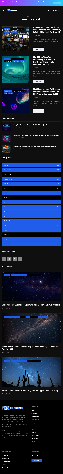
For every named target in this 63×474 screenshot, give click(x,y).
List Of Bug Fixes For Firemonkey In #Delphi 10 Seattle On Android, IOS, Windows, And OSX (44, 60)
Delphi (13, 29)
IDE (31, 202)
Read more (38, 49)
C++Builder (14, 59)
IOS (14, 61)
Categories (5, 455)
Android (7, 29)
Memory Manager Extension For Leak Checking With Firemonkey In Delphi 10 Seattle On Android (47, 29)
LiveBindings (31, 221)
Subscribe (37, 460)
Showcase (31, 234)
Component (31, 183)
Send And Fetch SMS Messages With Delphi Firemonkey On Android (31, 305)
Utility (11, 93)
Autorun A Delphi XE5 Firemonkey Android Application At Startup (30, 390)
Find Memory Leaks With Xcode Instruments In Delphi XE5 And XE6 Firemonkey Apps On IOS (46, 91)
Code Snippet (31, 179)
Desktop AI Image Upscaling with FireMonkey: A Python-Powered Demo (34, 146)
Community (5, 468)
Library (7, 31)
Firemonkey (20, 29)
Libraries (4, 465)
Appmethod (8, 91)
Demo (31, 193)
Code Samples (6, 461)
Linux (31, 216)
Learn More (57, 2)
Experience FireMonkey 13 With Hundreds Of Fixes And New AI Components (36, 135)
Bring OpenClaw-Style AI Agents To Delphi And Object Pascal (31, 125)
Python (31, 230)
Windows (13, 31)
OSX (18, 61)
